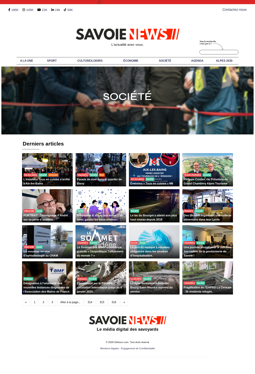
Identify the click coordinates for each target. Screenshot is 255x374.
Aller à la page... (70, 302)
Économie (130, 60)
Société (165, 60)
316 (114, 302)
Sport (52, 60)
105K (29, 10)
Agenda (197, 60)
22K (44, 10)
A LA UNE (26, 60)
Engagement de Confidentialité (138, 348)
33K (70, 10)
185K (15, 10)
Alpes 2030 (224, 60)
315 (102, 302)
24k (57, 10)
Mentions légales (109, 348)
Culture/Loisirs (90, 60)
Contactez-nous (234, 9)
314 (90, 302)
